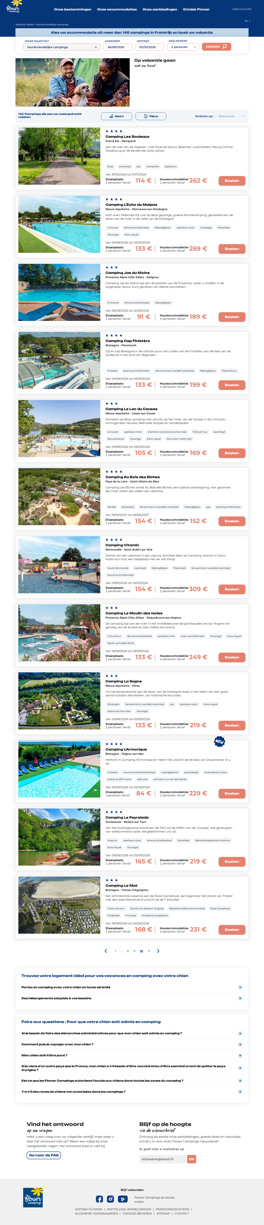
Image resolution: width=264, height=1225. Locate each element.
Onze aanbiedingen (160, 9)
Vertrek (143, 41)
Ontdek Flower (196, 9)
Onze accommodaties (117, 9)
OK (191, 1159)
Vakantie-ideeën (24, 24)
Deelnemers (178, 40)
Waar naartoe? (37, 41)
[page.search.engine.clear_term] (96, 47)
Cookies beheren (137, 1213)
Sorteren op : (204, 116)
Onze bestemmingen (72, 9)
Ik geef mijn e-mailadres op (161, 1149)
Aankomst (112, 41)
